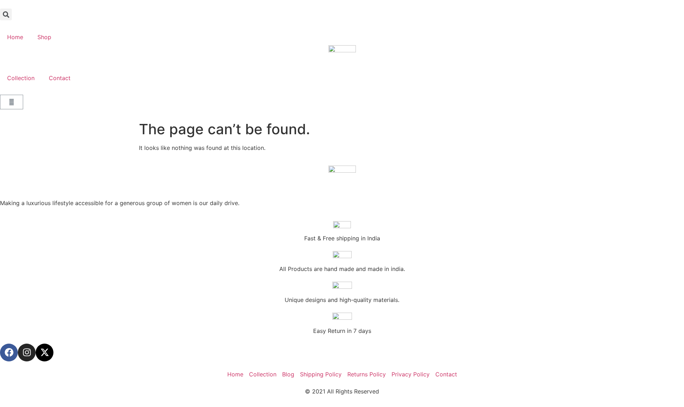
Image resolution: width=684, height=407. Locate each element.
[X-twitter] (44, 352)
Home (15, 37)
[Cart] (11, 102)
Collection (21, 78)
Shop (44, 37)
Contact (60, 78)
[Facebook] (9, 352)
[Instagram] (27, 352)
